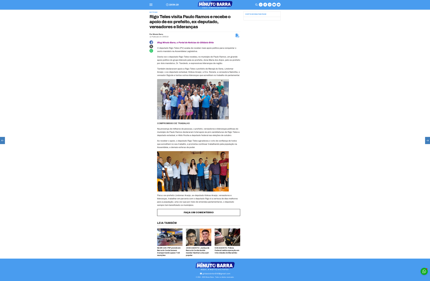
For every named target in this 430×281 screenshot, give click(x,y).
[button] (424, 271)
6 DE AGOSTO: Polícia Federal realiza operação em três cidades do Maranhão (227, 250)
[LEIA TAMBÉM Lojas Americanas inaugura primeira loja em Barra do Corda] (427, 140)
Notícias (153, 12)
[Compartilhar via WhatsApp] (151, 51)
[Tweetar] (151, 46)
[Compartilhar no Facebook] (151, 42)
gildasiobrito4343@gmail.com (216, 273)
